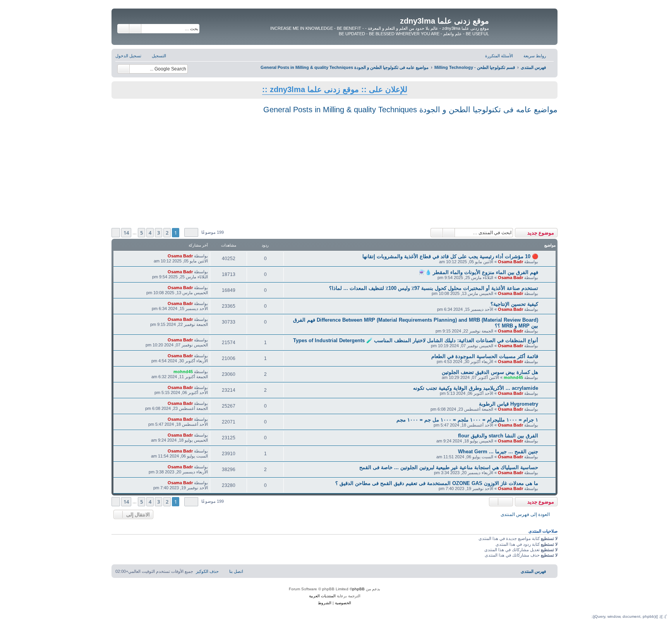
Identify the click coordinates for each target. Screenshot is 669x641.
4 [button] (150, 232)
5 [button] (141, 232)
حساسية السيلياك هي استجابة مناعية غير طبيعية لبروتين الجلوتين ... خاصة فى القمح (448, 467)
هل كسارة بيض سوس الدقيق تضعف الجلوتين (490, 372)
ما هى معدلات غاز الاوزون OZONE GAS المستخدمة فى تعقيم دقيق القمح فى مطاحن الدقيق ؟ (436, 483)
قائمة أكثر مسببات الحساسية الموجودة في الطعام (484, 356)
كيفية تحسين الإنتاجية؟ (514, 304)
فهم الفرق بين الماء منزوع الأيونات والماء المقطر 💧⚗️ (478, 272)
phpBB (358, 589)
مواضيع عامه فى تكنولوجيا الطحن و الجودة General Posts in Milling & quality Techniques (410, 109)
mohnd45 (513, 377)
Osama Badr (510, 261)
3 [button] (158, 232)
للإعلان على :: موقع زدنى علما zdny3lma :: (334, 89)
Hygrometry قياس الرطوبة (508, 404)
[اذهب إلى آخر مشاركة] (163, 256)
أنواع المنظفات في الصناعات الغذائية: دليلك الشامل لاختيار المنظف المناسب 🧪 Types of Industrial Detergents (415, 340)
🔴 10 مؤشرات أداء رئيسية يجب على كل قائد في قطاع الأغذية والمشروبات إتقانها (450, 256)
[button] (191, 232)
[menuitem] (503, 55)
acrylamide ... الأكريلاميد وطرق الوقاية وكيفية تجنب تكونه (475, 388)
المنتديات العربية (322, 596)
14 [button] (126, 232)
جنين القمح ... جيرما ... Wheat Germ (498, 451)
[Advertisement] (335, 170)
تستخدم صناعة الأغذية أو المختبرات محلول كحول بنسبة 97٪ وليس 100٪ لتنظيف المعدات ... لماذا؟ (433, 288)
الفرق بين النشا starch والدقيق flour (498, 436)
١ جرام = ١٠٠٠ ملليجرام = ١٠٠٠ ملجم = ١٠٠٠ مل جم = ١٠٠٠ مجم (467, 420)
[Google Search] (123, 69)
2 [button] (167, 232)
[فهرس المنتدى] (522, 22)
